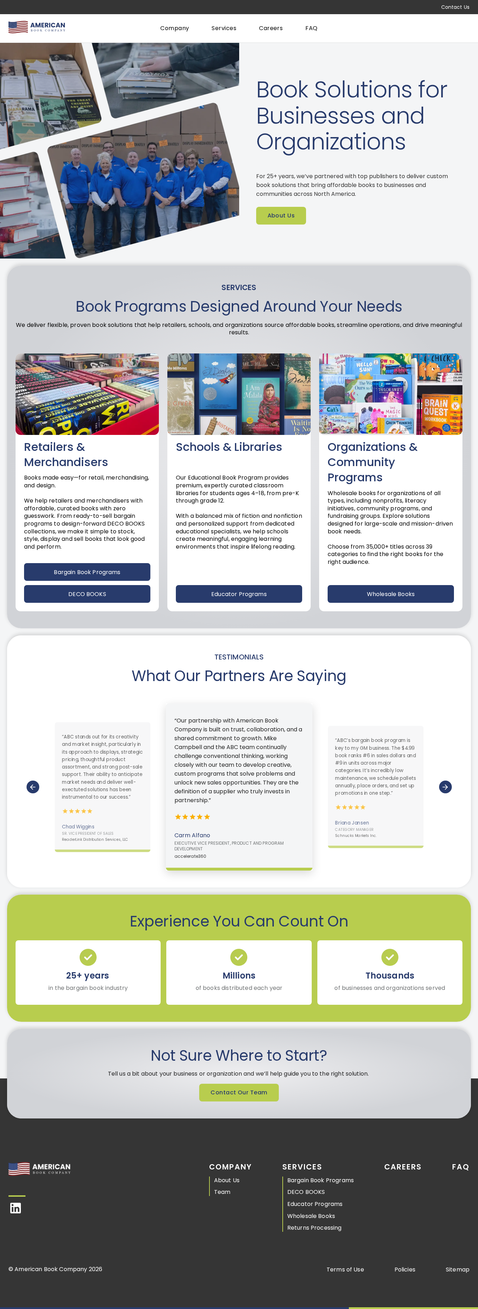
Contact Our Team (239, 1092)
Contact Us (455, 7)
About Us (281, 215)
